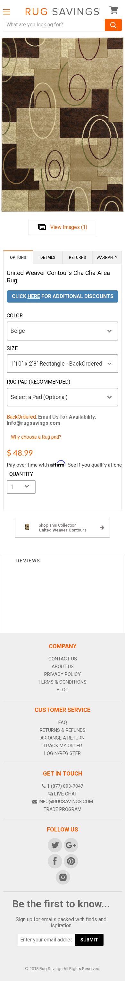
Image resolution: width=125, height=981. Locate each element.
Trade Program (62, 809)
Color (15, 315)
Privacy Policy (62, 674)
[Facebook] (54, 861)
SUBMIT (89, 939)
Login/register (62, 753)
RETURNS (77, 257)
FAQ (62, 722)
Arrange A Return (62, 738)
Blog (63, 690)
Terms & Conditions (62, 682)
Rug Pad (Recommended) (38, 382)
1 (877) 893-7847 (65, 786)
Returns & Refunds (63, 730)
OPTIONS (18, 257)
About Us (63, 666)
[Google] (71, 845)
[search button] (113, 25)
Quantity (21, 474)
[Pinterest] (71, 861)
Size (12, 348)
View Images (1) (68, 227)
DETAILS (47, 257)
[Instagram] (62, 877)
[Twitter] (54, 845)
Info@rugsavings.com (65, 801)
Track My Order (62, 746)
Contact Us (62, 659)
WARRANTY (106, 257)
